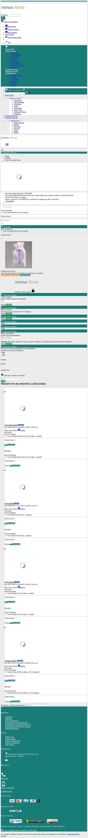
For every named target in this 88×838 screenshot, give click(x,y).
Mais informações (74, 834)
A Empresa (9, 717)
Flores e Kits (9, 49)
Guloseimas (18, 108)
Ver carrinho (15, 275)
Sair (7, 42)
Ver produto (10, 445)
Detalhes (21, 425)
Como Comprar (10, 739)
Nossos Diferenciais (12, 721)
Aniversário (18, 100)
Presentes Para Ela (11, 69)
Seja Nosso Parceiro (12, 728)
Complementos (10, 73)
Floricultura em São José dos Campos (18, 726)
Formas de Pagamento (12, 741)
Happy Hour (18, 110)
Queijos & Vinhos (20, 112)
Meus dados (10, 26)
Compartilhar (9, 201)
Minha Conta (9, 737)
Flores (16, 130)
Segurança (8, 719)
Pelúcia (16, 132)
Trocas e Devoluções (12, 743)
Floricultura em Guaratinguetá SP (16, 723)
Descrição (8, 207)
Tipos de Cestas (10, 51)
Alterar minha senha (13, 37)
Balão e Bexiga (19, 123)
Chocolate (17, 127)
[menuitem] (46, 46)
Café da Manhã (19, 102)
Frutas (16, 106)
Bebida (16, 125)
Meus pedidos (11, 32)
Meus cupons (9, 34)
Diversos (17, 128)
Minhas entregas (12, 29)
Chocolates (17, 104)
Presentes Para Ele (11, 71)
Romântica (17, 114)
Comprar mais (5, 275)
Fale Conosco (9, 745)
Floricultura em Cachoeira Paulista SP (18, 725)
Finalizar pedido (25, 275)
